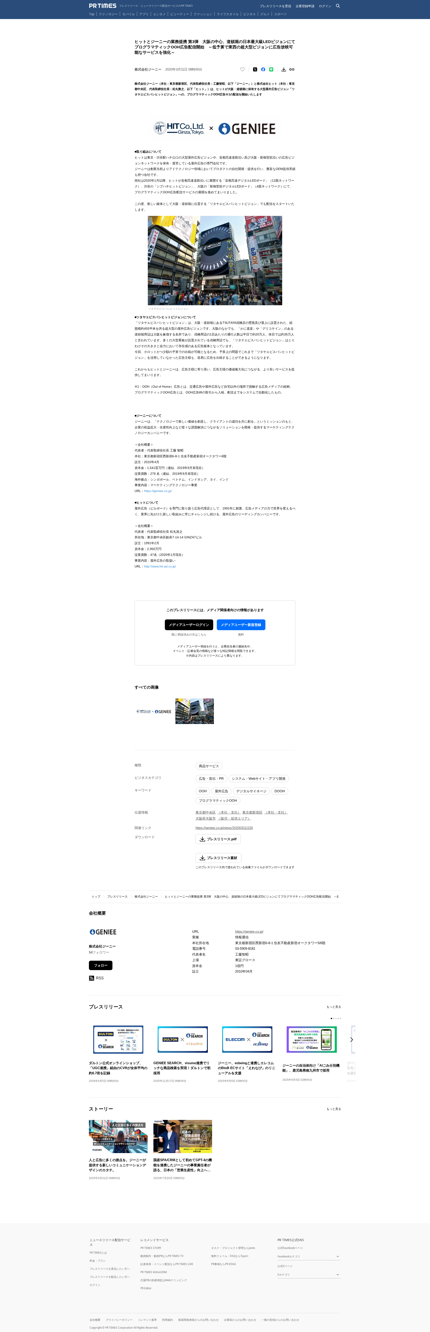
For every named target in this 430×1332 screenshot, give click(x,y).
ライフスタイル (228, 14)
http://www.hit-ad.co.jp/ (160, 566)
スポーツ (280, 14)
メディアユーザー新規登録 (241, 625)
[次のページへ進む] (353, 1040)
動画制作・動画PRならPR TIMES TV (161, 1256)
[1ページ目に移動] (331, 1018)
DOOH (280, 791)
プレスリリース (117, 896)
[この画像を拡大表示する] (154, 711)
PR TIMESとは (98, 1253)
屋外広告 (221, 791)
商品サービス (209, 766)
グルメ (265, 14)
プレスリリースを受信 (275, 6)
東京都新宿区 (252, 812)
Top (92, 14)
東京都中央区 (206, 812)
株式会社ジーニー (146, 896)
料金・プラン (98, 1261)
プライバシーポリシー (119, 1320)
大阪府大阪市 (206, 818)
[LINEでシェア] (271, 69)
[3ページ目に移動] (336, 1018)
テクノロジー (108, 14)
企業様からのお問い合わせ (240, 1320)
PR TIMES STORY (150, 1248)
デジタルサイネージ (251, 791)
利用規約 (167, 1320)
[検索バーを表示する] (338, 6)
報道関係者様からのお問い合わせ (198, 1320)
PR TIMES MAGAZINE (153, 1272)
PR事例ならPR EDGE (223, 1264)
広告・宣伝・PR (211, 778)
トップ (96, 896)
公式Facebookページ (290, 1248)
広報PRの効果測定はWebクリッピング (163, 1280)
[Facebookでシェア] (263, 69)
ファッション (203, 14)
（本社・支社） (229, 812)
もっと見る (334, 1006)
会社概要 (95, 1320)
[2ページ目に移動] (333, 1018)
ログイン (325, 6)
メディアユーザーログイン (189, 625)
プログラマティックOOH (218, 800)
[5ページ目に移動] (340, 1018)
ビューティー (179, 14)
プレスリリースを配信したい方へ (110, 1277)
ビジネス (249, 14)
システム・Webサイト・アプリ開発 (259, 778)
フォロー (101, 965)
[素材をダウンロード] (283, 69)
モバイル (128, 14)
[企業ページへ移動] (103, 933)
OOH (203, 791)
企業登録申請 (305, 6)
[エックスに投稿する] (255, 69)
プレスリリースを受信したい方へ (110, 1269)
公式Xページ (284, 1266)
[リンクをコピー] (291, 69)
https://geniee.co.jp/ (158, 491)
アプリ (144, 14)
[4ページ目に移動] (338, 1018)
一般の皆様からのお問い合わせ (280, 1320)
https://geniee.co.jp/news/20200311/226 (224, 828)
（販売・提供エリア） (234, 818)
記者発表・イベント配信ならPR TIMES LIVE (166, 1264)
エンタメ (159, 14)
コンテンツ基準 (147, 1320)
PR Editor (146, 1288)
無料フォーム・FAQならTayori (229, 1256)
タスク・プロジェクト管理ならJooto (233, 1248)
